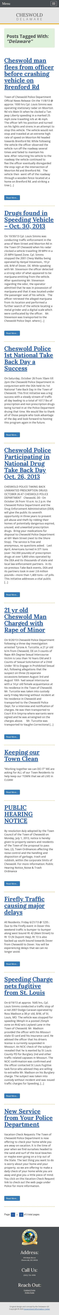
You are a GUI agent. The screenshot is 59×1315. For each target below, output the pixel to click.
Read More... (12, 197)
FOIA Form (29, 1293)
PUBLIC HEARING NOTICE (18, 814)
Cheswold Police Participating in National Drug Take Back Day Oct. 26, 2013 (27, 463)
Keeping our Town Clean (22, 755)
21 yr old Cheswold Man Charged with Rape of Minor (25, 620)
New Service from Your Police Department (28, 1117)
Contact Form (29, 1290)
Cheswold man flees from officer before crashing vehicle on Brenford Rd (29, 74)
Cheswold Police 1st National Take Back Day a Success (28, 358)
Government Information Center (37, 1309)
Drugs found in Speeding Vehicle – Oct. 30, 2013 (29, 219)
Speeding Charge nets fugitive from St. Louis (28, 985)
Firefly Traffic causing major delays (24, 905)
